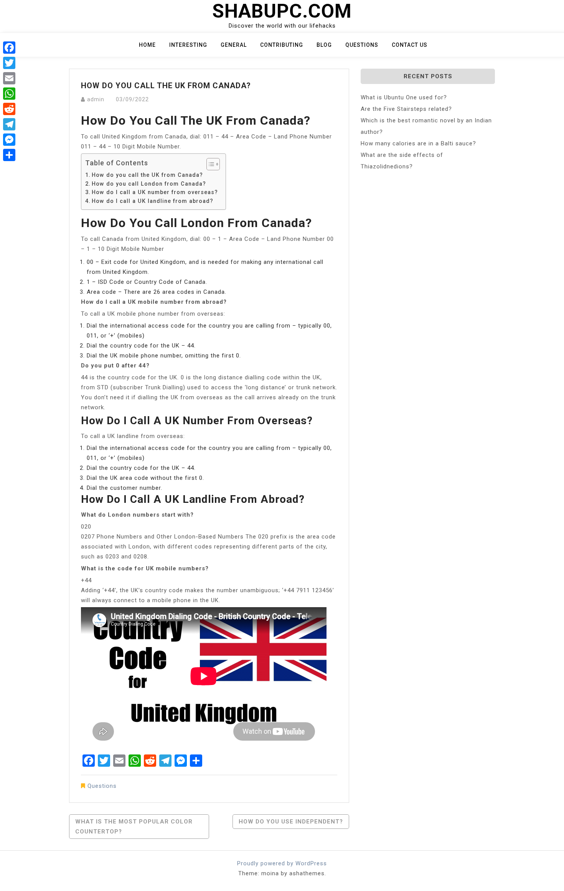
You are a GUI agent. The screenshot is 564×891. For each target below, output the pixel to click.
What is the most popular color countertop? (134, 826)
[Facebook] (9, 47)
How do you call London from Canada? (149, 184)
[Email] (9, 78)
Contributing (281, 45)
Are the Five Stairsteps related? (406, 108)
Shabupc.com (282, 11)
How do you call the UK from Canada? (147, 175)
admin (95, 99)
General (234, 45)
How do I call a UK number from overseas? (155, 192)
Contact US (409, 45)
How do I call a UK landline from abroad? (152, 201)
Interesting (188, 45)
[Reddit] (9, 109)
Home (147, 45)
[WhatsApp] (9, 93)
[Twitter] (9, 63)
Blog (324, 45)
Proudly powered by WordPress (282, 863)
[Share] (9, 155)
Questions (361, 45)
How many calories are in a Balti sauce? (418, 143)
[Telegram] (9, 124)
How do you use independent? (291, 821)
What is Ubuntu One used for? (404, 97)
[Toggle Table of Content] (209, 164)
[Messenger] (9, 139)
